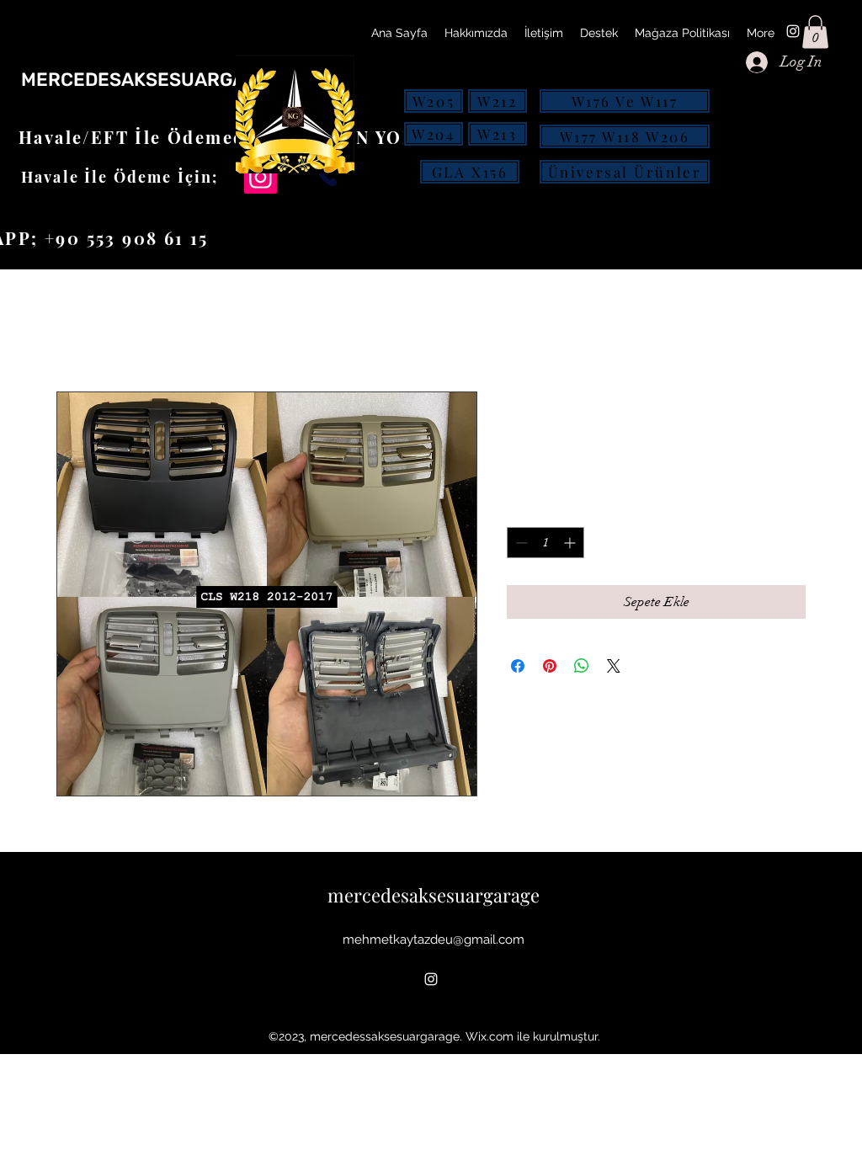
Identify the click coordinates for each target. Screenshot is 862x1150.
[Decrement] (519, 542)
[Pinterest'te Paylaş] (550, 666)
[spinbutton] (545, 542)
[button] (815, 31)
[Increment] (571, 542)
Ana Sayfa (87, 330)
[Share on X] (614, 666)
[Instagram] (260, 177)
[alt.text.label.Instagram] (793, 31)
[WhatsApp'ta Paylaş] (582, 666)
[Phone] (327, 176)
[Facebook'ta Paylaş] (518, 666)
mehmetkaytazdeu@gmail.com (433, 939)
